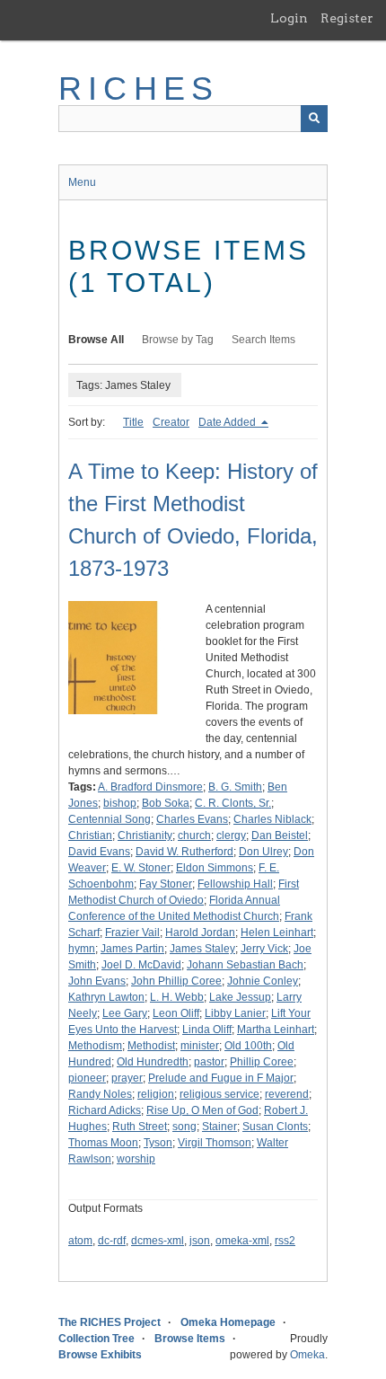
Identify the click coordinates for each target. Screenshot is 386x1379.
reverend (287, 1094)
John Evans (97, 981)
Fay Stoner (165, 884)
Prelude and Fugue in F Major (221, 1078)
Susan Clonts (275, 1126)
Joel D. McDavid (141, 965)
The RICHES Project (109, 1322)
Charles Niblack (272, 819)
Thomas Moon (103, 1142)
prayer (127, 1078)
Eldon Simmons (214, 868)
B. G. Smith (235, 787)
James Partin (132, 948)
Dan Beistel (279, 835)
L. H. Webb (177, 997)
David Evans (99, 851)
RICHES (138, 88)
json (199, 1240)
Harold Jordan (200, 932)
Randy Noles (100, 1094)
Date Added (228, 422)
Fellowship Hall (235, 884)
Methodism (95, 1045)
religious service (219, 1094)
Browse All (96, 339)
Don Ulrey (263, 851)
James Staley (202, 948)
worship (136, 1159)
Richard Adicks (104, 1110)
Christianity (145, 835)
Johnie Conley (262, 981)
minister (199, 1045)
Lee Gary (124, 1013)
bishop (119, 803)
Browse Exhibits (100, 1354)
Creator (171, 422)
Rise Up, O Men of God (202, 1110)
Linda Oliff (207, 1029)
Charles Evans (192, 819)
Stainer (219, 1126)
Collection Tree (96, 1338)
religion (155, 1094)
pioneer (87, 1078)
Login (289, 18)
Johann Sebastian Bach (245, 965)
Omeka (307, 1354)
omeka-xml (242, 1240)
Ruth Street (139, 1126)
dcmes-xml (157, 1240)
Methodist (151, 1045)
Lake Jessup (240, 997)
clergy (231, 835)
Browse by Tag (178, 339)
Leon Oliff (176, 1013)
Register (346, 18)
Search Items (263, 339)
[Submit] (314, 118)
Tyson (158, 1142)
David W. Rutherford (184, 851)
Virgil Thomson (214, 1142)
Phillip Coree (262, 1062)
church (194, 835)
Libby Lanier (235, 1013)
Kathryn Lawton (106, 997)
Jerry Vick (264, 948)
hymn (81, 948)
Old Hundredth (153, 1062)
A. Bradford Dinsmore (150, 787)
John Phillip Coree (176, 981)
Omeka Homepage (228, 1322)
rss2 (285, 1240)
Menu (82, 182)
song (184, 1126)
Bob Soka (165, 803)
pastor (209, 1062)
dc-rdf (112, 1240)
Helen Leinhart (277, 932)
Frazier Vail (132, 932)
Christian (90, 835)
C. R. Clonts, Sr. (233, 803)
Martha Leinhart (275, 1029)
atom (80, 1240)
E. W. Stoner (141, 868)
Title (133, 422)
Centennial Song (109, 819)
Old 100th (248, 1045)
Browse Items (189, 1338)
